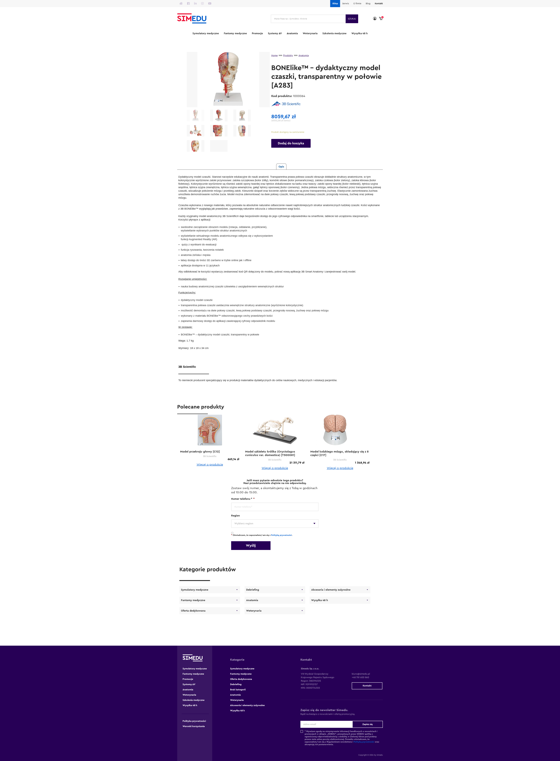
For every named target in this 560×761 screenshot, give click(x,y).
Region (235, 515)
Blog (368, 3)
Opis (281, 166)
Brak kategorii (238, 689)
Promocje (257, 33)
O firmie (357, 3)
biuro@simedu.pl (361, 674)
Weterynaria (310, 33)
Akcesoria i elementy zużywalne (330, 589)
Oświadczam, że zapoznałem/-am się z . (261, 535)
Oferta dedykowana (193, 610)
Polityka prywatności (194, 721)
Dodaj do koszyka (291, 143)
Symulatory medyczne (205, 33)
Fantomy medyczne (235, 33)
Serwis (345, 3)
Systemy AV (275, 33)
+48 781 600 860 (360, 677)
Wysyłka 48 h (359, 33)
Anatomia (292, 33)
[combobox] (275, 523)
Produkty (288, 55)
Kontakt (379, 3)
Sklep (335, 3)
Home (274, 55)
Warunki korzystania (194, 726)
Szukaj (352, 19)
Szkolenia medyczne (334, 33)
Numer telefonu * (242, 499)
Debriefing (252, 589)
